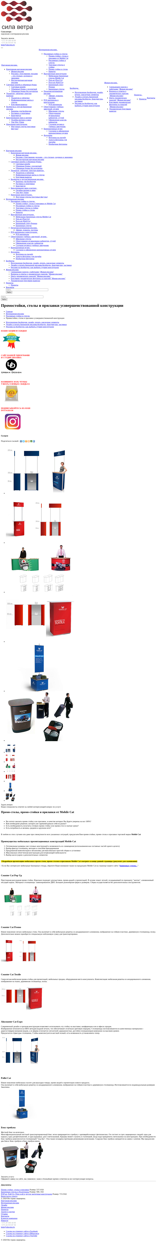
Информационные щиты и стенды (30, 175)
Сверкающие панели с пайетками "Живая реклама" (121, 88)
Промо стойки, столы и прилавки (15, 1190)
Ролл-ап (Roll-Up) (56, 82)
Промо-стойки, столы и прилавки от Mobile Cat (58, 57)
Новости (4, 1220)
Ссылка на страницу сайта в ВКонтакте (22, 1233)
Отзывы (4, 1214)
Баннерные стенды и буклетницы (15, 1192)
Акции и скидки (8, 1212)
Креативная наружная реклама (19, 69)
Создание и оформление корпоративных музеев (59, 132)
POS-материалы (55, 104)
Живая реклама (17, 71)
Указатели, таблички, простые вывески (28, 170)
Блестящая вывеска (19, 104)
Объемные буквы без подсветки (24, 91)
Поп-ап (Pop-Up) (56, 80)
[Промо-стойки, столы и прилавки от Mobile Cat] (40, 493)
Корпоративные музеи (53, 129)
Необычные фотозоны (58, 144)
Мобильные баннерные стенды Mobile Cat (58, 77)
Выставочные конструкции (55, 74)
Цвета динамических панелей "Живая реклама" (120, 99)
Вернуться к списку (9, 1196)
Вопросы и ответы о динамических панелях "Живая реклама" (119, 93)
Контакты (151, 98)
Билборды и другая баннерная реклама (27, 179)
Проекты (138, 95)
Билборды (74, 88)
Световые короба (18, 87)
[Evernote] (31, 441)
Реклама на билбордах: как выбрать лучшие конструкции (87, 104)
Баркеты (52, 71)
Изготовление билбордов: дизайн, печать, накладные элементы (89, 93)
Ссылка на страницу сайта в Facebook (22, 1231)
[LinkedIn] (34, 441)
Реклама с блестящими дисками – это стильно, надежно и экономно (24, 76)
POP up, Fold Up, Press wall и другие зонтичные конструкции (26, 1194)
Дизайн (4, 1205)
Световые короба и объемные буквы (21, 85)
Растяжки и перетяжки (20, 113)
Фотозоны (48, 135)
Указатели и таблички (20, 98)
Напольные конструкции (16, 124)
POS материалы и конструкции (51, 101)
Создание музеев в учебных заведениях (57, 125)
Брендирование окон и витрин (19, 118)
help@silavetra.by (8, 45)
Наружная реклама (9, 65)
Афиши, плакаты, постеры (27, 230)
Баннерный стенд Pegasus (26, 223)
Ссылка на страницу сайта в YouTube (21, 1236)
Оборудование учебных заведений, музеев (54, 108)
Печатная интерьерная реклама (24, 228)
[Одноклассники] (26, 441)
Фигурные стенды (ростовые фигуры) (32, 197)
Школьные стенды (56, 111)
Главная (9, 311)
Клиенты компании (9, 1218)
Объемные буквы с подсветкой (24, 89)
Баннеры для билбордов (21, 111)
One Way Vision (17, 122)
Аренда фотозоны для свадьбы (28, 256)
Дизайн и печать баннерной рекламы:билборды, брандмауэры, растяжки (89, 99)
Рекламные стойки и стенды (55, 54)
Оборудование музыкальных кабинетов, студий (56, 115)
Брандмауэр (16, 115)
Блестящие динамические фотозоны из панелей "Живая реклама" (120, 104)
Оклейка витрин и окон (21, 120)
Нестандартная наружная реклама (30, 159)
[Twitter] (23, 441)
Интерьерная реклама (48, 50)
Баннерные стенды (56, 89)
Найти (9, 292)
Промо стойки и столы (58, 69)
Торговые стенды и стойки (27, 208)
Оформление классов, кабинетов (29, 243)
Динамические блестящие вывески (25, 281)
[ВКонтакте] (21, 441)
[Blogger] (28, 441)
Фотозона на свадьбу (57, 138)
